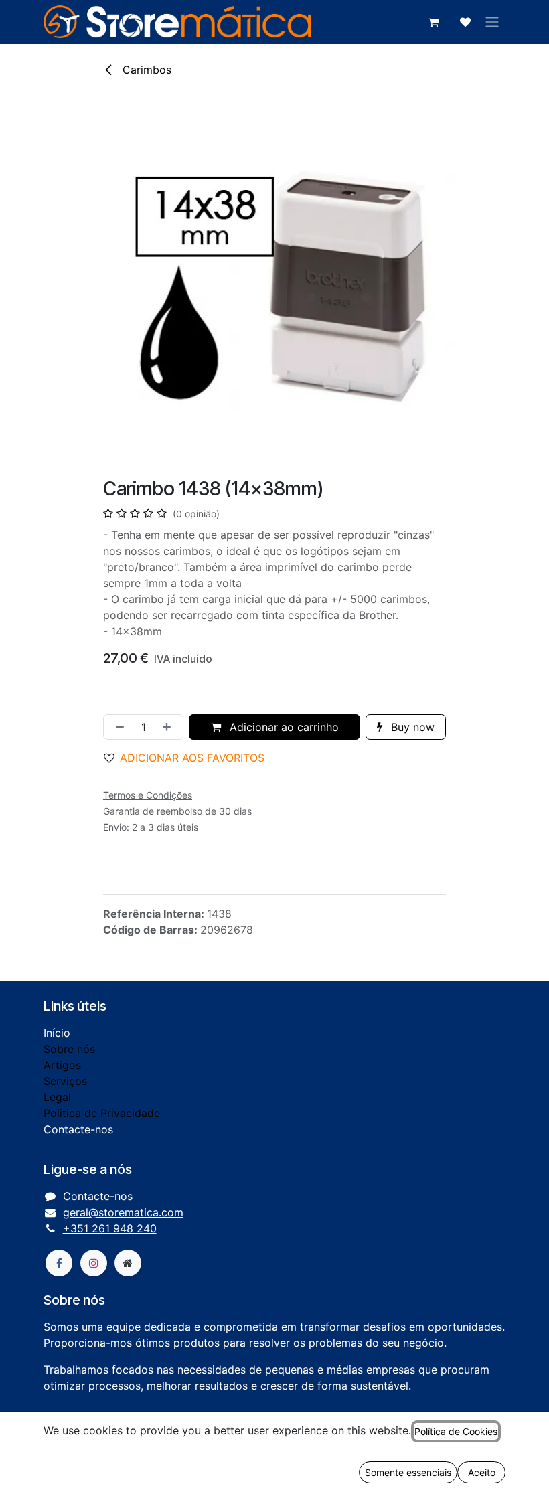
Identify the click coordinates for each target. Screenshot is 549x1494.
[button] (189, 757)
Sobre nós (69, 1049)
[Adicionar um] (169, 727)
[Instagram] (93, 1263)
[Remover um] (117, 727)
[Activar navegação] (492, 22)
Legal (57, 1097)
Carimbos (145, 69)
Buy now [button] (411, 727)
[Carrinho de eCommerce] (433, 22)
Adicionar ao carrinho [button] (282, 727)
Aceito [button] (481, 1472)
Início (57, 1033)
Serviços (65, 1081)
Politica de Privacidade (102, 1113)
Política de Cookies (455, 1431)
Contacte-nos (78, 1129)
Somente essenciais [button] (408, 1472)
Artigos (62, 1065)
